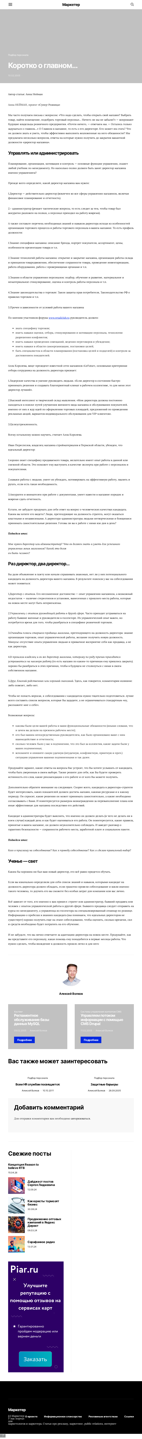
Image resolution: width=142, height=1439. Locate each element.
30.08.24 (32, 1209)
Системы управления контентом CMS (101, 1011)
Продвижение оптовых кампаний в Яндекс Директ (44, 1222)
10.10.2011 (48, 1090)
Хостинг (18, 1011)
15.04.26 (12, 1172)
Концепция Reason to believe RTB (23, 1166)
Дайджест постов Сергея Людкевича (41, 1183)
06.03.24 (32, 1230)
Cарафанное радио (41, 1242)
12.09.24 (32, 1189)
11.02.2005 (86, 1030)
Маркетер (71, 4)
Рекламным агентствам (103, 1416)
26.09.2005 (115, 1090)
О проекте (31, 1416)
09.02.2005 (20, 1030)
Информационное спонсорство (63, 1416)
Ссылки (129, 1416)
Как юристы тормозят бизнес (43, 1202)
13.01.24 (32, 1246)
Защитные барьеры (104, 1084)
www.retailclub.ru (59, 317)
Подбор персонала (18, 55)
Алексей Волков (71, 993)
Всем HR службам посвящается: (38, 1084)
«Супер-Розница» (49, 104)
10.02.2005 (14, 75)
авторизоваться (80, 1118)
